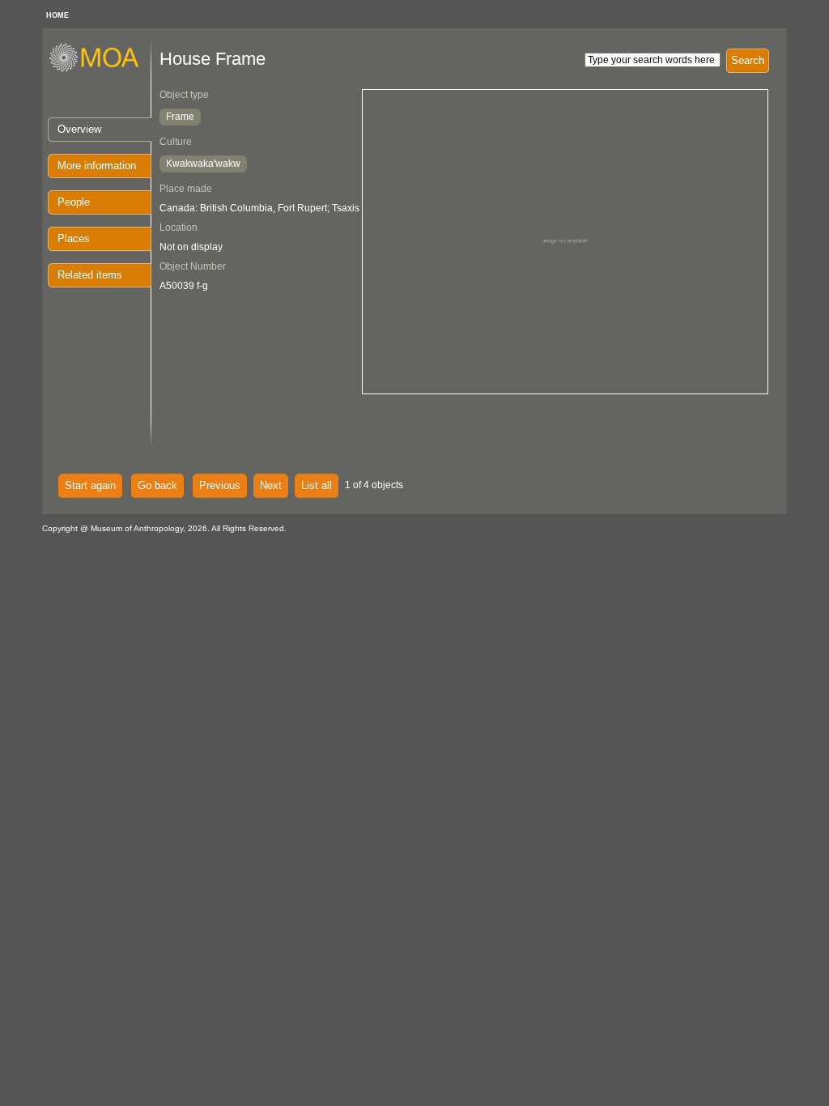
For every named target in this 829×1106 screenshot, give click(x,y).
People (73, 202)
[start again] (100, 69)
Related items (89, 275)
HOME (57, 15)
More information (96, 166)
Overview (79, 129)
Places (73, 238)
